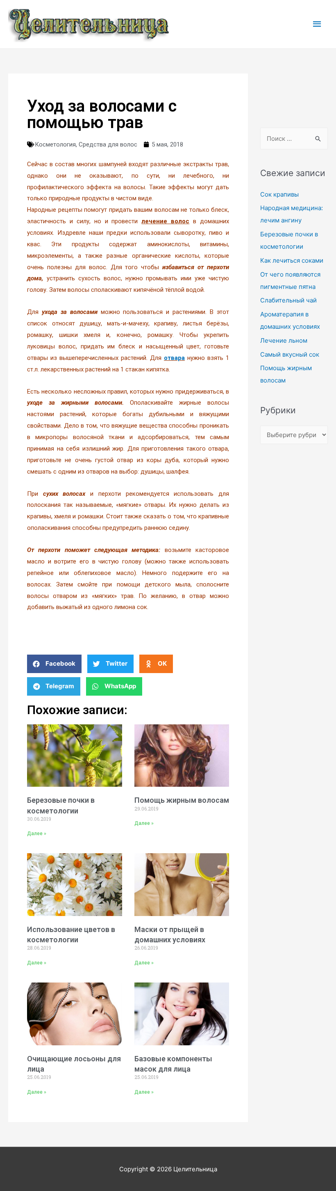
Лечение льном (283, 340)
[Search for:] (294, 138)
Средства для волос (108, 144)
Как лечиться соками (291, 260)
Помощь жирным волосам (181, 800)
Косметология (55, 144)
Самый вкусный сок (289, 354)
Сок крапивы (279, 194)
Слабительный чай (288, 300)
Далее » (36, 833)
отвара (174, 358)
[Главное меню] (317, 24)
